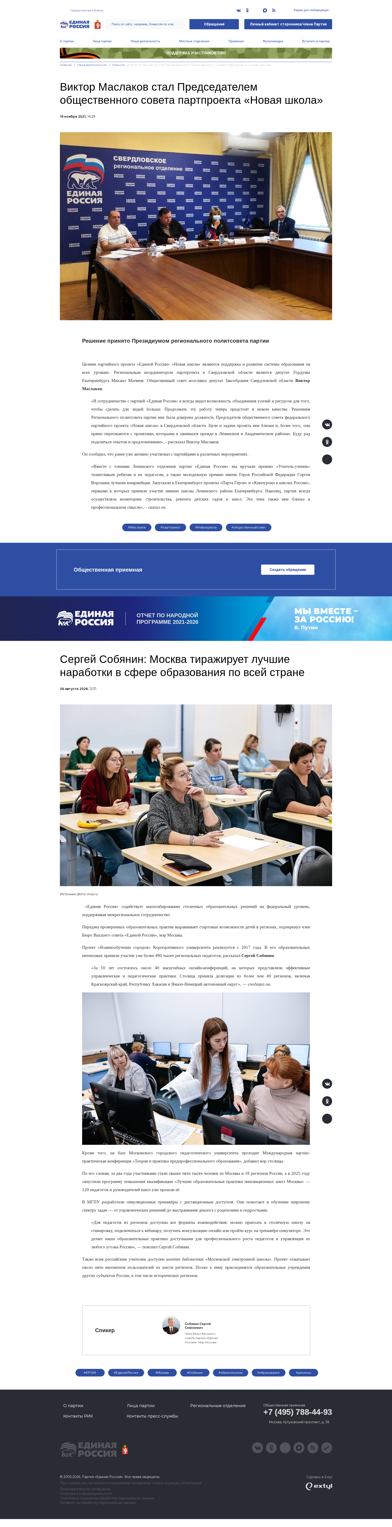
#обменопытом (231, 1372)
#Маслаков (136, 527)
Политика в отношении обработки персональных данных (107, 1498)
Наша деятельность (145, 41)
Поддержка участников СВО (196, 53)
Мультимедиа (273, 41)
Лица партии (102, 41)
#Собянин (195, 1372)
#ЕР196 (90, 1372)
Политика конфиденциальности (86, 1494)
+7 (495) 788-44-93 (297, 1412)
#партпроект (170, 527)
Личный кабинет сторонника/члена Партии (288, 24)
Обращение (214, 24)
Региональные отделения (218, 1405)
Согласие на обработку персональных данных (97, 1503)
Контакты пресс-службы (152, 1416)
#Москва (162, 1372)
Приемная (236, 41)
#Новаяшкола (206, 527)
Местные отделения (194, 41)
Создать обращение (288, 570)
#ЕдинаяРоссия (126, 1372)
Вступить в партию (316, 41)
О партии (67, 41)
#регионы (303, 1372)
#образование (268, 1372)
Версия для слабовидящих (311, 10)
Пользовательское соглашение (85, 1489)
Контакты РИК (78, 1416)
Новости (118, 65)
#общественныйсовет (249, 527)
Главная (66, 65)
